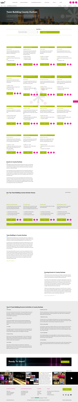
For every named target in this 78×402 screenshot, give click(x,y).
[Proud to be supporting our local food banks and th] (71, 378)
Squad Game (59, 79)
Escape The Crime (44, 137)
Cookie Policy (49, 393)
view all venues (68, 192)
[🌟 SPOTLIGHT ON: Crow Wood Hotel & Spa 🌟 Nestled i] (45, 378)
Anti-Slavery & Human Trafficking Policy (53, 391)
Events (5, 5)
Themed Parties (23, 393)
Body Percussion (43, 108)
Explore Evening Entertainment (49, 295)
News (75, 5)
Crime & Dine (59, 49)
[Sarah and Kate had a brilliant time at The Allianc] (58, 378)
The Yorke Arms (26, 204)
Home (2, 5)
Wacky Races (9, 78)
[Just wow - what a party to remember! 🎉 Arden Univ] (6, 378)
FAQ (38, 394)
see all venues (11, 223)
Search (65, 5)
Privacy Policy (49, 392)
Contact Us (67, 389)
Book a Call (75, 101)
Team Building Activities (24, 391)
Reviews (70, 5)
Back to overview (10, 19)
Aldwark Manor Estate (61, 204)
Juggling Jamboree (27, 49)
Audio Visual (8, 391)
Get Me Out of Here (44, 79)
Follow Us (8, 370)
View (11, 64)
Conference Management (10, 392)
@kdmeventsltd (69, 370)
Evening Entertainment (24, 392)
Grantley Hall (43, 204)
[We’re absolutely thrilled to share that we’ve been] (19, 378)
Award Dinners (8, 394)
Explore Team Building (10, 260)
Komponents (9, 49)
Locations (38, 392)
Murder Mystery (9, 137)
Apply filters (45, 32)
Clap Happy (42, 49)
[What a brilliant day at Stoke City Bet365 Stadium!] (32, 378)
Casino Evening (60, 108)
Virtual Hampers (10, 108)
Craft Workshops (27, 137)
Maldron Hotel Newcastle (11, 204)
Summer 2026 (23, 394)
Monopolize (25, 79)
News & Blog (39, 393)
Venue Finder (39, 391)
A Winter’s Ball (26, 108)
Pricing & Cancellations (50, 394)
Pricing (60, 5)
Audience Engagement (9, 393)
